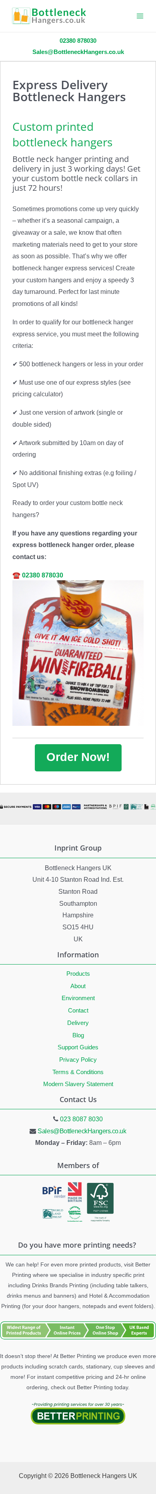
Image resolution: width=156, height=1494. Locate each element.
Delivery (78, 1023)
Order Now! (78, 757)
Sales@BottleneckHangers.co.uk (82, 1131)
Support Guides (78, 1047)
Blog (78, 1035)
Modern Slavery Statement (78, 1084)
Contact (78, 1010)
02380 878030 (42, 575)
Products (78, 974)
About (78, 986)
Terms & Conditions (78, 1072)
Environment (78, 998)
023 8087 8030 (81, 1119)
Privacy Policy (78, 1060)
